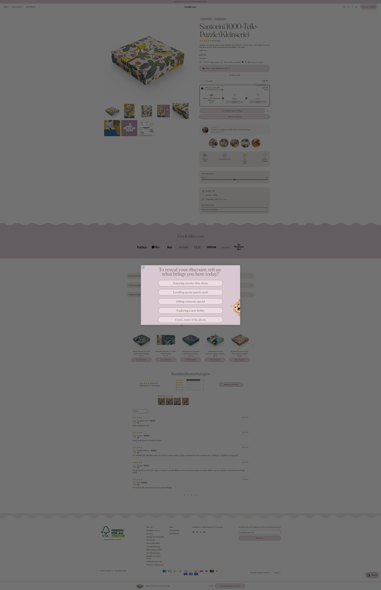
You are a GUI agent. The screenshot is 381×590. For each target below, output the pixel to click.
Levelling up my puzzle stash (190, 292)
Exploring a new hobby (191, 310)
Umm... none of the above (190, 319)
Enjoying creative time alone (190, 283)
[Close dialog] (143, 267)
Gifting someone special (190, 301)
